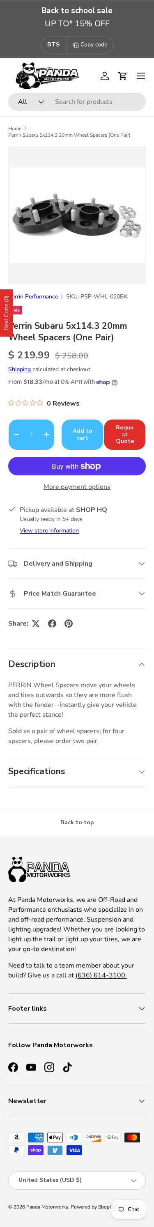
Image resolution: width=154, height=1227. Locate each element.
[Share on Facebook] (52, 623)
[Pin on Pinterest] (68, 623)
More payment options (77, 486)
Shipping (19, 369)
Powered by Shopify (93, 1207)
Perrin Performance (33, 296)
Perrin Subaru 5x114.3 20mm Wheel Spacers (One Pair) (69, 135)
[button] (123, 76)
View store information (49, 530)
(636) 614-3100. (101, 975)
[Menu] (141, 76)
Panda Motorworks (47, 1207)
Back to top (77, 822)
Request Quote (125, 434)
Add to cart (82, 434)
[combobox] (77, 102)
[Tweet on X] (36, 623)
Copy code (93, 44)
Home (14, 128)
